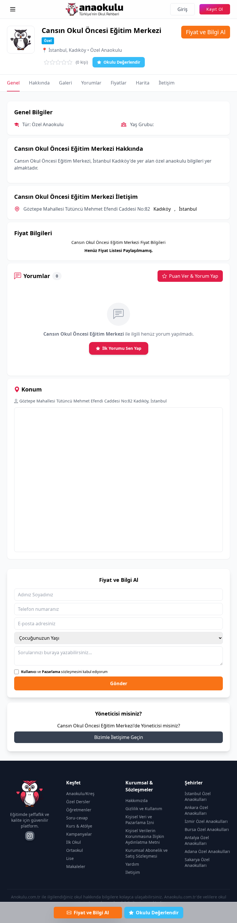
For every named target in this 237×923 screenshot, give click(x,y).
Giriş (182, 9)
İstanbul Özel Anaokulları (198, 796)
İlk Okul (73, 842)
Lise (70, 858)
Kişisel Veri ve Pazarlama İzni (139, 819)
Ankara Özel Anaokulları (196, 810)
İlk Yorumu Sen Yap (121, 348)
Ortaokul (74, 850)
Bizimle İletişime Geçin (118, 737)
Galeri (65, 83)
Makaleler (75, 866)
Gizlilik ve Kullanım (143, 808)
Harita (142, 83)
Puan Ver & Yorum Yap (193, 276)
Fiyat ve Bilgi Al (205, 32)
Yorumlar (91, 83)
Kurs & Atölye (79, 826)
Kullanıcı (28, 671)
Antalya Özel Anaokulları (197, 840)
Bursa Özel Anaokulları (207, 829)
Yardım (132, 864)
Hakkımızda (136, 800)
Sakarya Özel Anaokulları (197, 862)
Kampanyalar (79, 834)
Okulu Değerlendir (121, 62)
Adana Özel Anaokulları (207, 851)
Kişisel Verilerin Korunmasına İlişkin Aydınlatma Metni (144, 836)
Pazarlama (51, 671)
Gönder (118, 683)
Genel (13, 83)
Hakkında (39, 83)
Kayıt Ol (214, 9)
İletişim (167, 83)
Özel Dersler (78, 801)
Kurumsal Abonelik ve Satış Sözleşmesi (146, 853)
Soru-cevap (77, 818)
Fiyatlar (119, 83)
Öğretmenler (78, 809)
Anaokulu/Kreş (80, 793)
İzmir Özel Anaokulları (206, 821)
